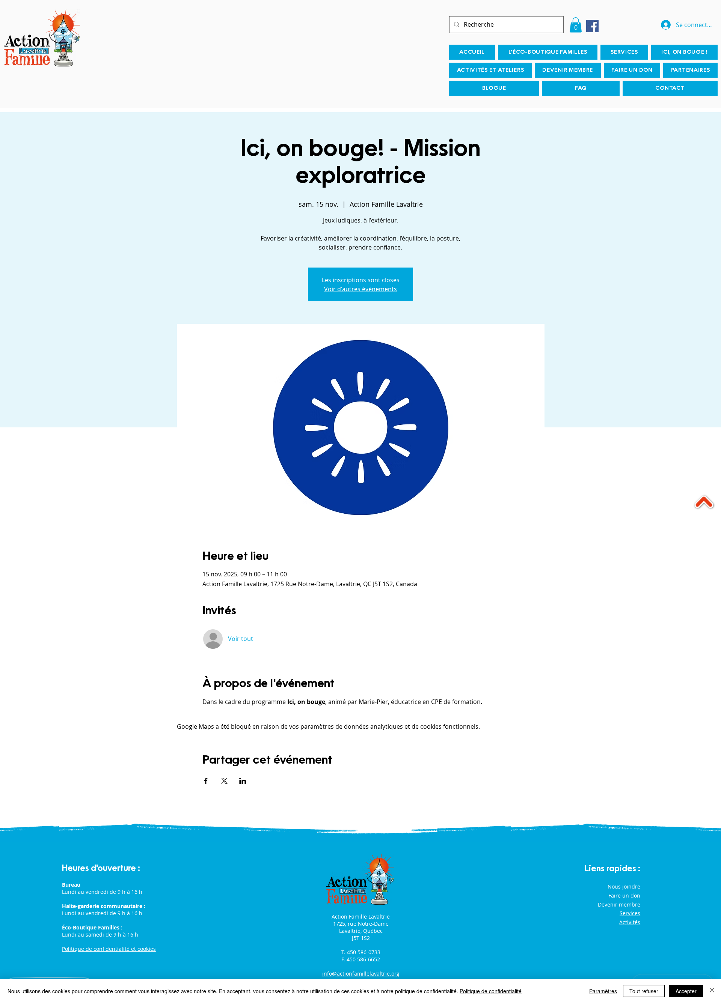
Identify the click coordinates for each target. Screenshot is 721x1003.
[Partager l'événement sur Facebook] (206, 781)
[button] (575, 25)
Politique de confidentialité (491, 991)
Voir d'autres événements (360, 289)
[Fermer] (711, 991)
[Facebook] (592, 26)
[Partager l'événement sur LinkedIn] (242, 781)
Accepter (686, 991)
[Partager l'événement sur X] (224, 781)
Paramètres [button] (603, 991)
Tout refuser (643, 991)
